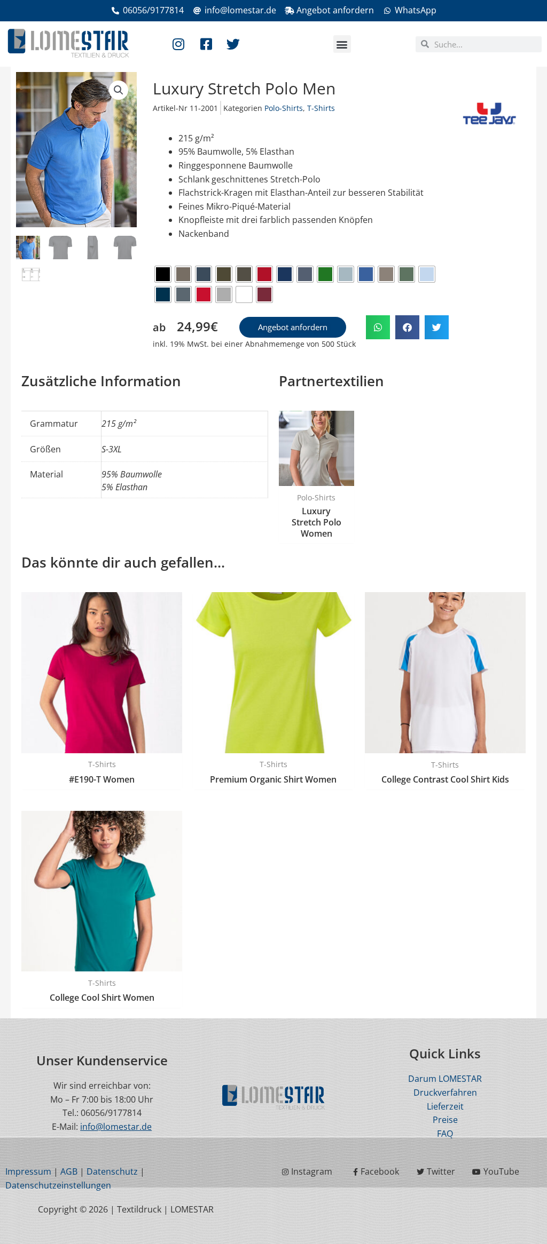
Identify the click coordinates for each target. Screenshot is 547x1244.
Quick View (316, 475)
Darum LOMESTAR (445, 1078)
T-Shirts (321, 108)
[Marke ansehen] (490, 112)
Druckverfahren (445, 1092)
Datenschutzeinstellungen (58, 1185)
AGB (68, 1171)
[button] (342, 44)
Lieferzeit (445, 1106)
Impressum (28, 1171)
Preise (445, 1120)
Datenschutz (112, 1171)
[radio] (163, 274)
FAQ (445, 1133)
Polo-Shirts (283, 108)
